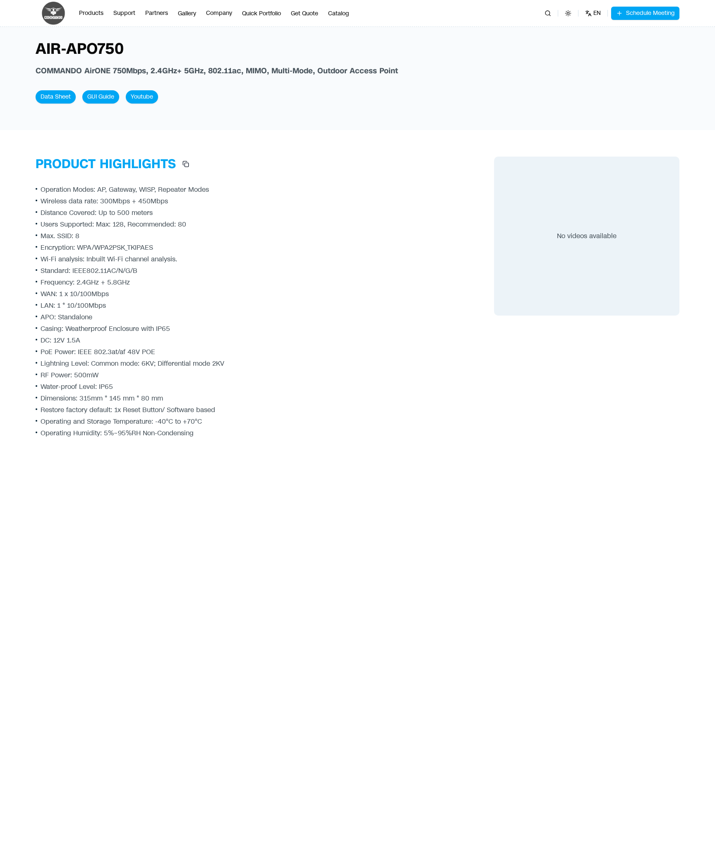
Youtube (142, 97)
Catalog (338, 13)
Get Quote (304, 13)
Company (219, 13)
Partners (156, 13)
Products (91, 13)
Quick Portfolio (261, 13)
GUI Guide (100, 97)
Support (124, 13)
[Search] (547, 13)
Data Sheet (56, 97)
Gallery (187, 13)
